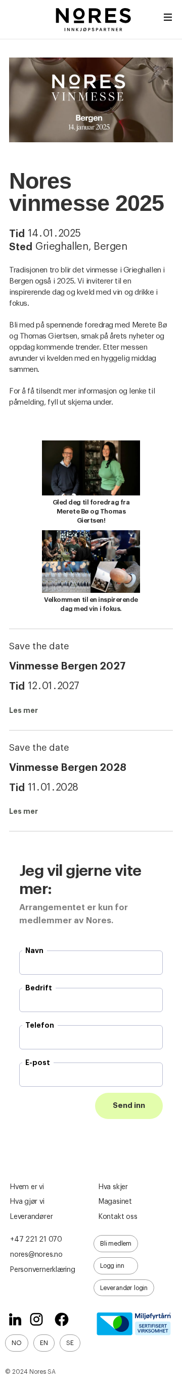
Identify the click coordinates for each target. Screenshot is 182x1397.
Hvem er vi (27, 1187)
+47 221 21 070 (36, 1239)
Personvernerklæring (42, 1269)
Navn (34, 950)
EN (44, 1343)
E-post (37, 1062)
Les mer (23, 710)
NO (17, 1343)
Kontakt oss (118, 1216)
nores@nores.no (36, 1254)
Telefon (39, 1025)
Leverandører (31, 1216)
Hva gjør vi (27, 1201)
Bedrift (38, 987)
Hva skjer (113, 1187)
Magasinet (115, 1201)
